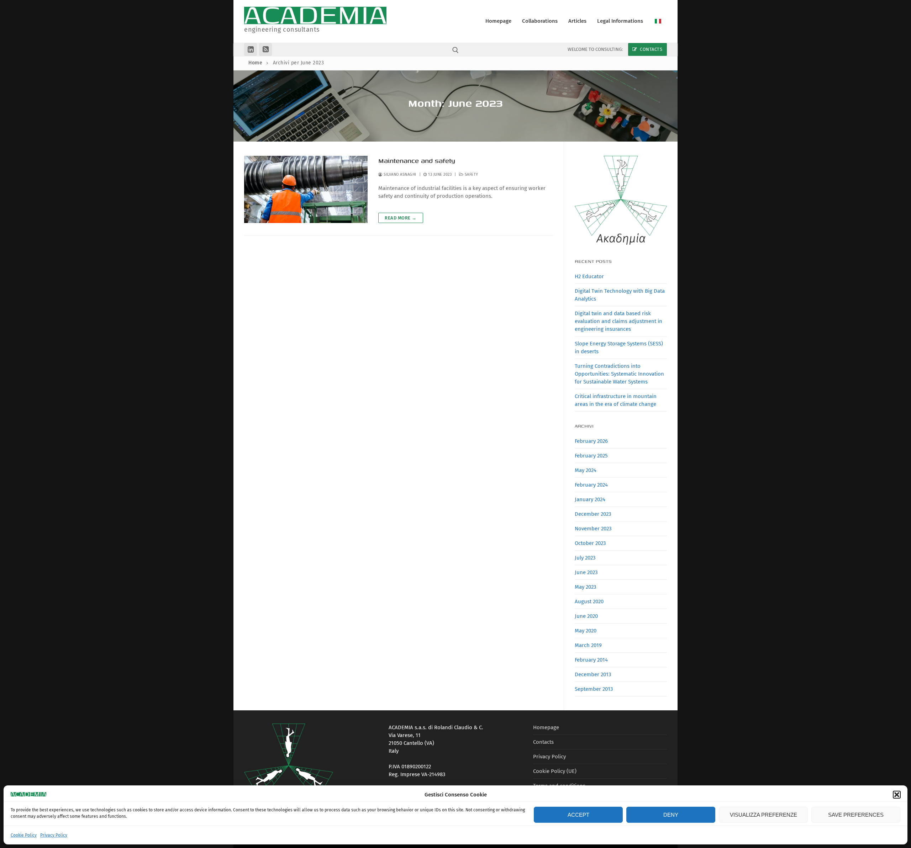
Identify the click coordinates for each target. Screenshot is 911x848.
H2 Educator (589, 276)
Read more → (401, 218)
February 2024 (591, 485)
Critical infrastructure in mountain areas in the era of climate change (616, 400)
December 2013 (593, 674)
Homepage (546, 727)
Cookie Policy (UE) (554, 771)
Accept (578, 815)
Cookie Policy (24, 835)
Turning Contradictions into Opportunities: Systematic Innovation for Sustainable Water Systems (619, 374)
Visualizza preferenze (763, 815)
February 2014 (591, 660)
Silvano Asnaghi (399, 174)
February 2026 (591, 441)
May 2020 (585, 630)
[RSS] (265, 49)
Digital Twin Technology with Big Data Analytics (620, 295)
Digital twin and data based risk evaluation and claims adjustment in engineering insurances (618, 321)
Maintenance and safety (416, 160)
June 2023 (586, 572)
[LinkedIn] (250, 49)
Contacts (651, 49)
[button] (896, 794)
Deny (670, 815)
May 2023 (585, 587)
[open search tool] (455, 50)
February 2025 (591, 455)
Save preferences (856, 815)
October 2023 (590, 543)
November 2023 (593, 528)
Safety (470, 174)
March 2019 (588, 645)
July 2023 (585, 558)
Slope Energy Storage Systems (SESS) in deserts (619, 347)
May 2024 (585, 470)
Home (255, 63)
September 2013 (594, 689)
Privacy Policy (53, 835)
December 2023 (593, 514)
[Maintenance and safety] (306, 189)
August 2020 (589, 601)
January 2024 (590, 499)
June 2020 (586, 616)
